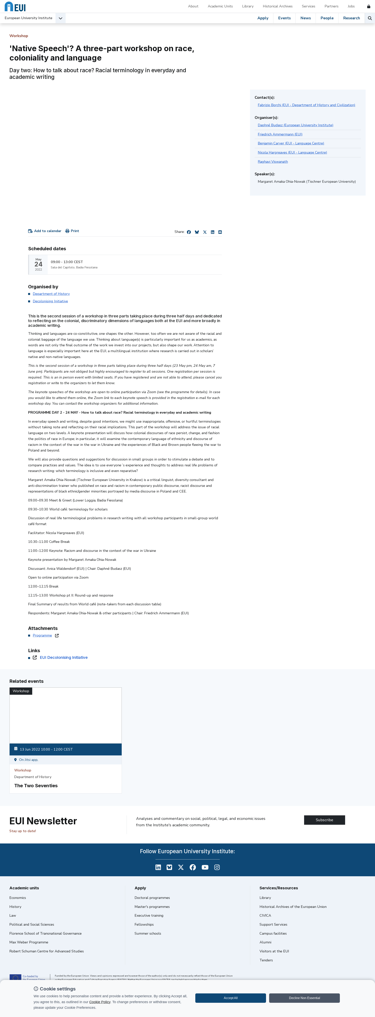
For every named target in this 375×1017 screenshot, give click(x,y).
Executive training (149, 915)
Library (248, 6)
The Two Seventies (36, 785)
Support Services (273, 924)
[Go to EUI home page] (15, 6)
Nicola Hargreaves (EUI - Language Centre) (292, 152)
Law (12, 915)
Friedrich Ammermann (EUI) (280, 134)
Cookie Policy (99, 1002)
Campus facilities (273, 933)
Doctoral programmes (152, 897)
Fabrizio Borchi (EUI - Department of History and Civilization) (306, 105)
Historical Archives (278, 6)
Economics (17, 897)
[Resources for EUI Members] (367, 6)
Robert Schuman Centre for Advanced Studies (46, 951)
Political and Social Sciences (31, 924)
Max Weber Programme (28, 942)
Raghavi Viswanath (273, 161)
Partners (331, 6)
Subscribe (324, 820)
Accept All (231, 998)
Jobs (351, 6)
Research (351, 18)
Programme (42, 635)
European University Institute (28, 18)
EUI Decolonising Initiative (64, 657)
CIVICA (265, 915)
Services (308, 6)
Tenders (266, 960)
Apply (263, 18)
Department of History (51, 293)
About (193, 6)
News (305, 18)
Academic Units (220, 6)
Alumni (265, 942)
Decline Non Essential (304, 998)
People (327, 18)
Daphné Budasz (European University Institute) (295, 125)
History (15, 906)
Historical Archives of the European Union (293, 906)
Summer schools (148, 933)
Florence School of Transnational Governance (45, 933)
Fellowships (144, 924)
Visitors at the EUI (274, 951)
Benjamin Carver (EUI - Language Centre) (291, 143)
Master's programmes (152, 906)
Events (284, 18)
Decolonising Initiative (50, 301)
